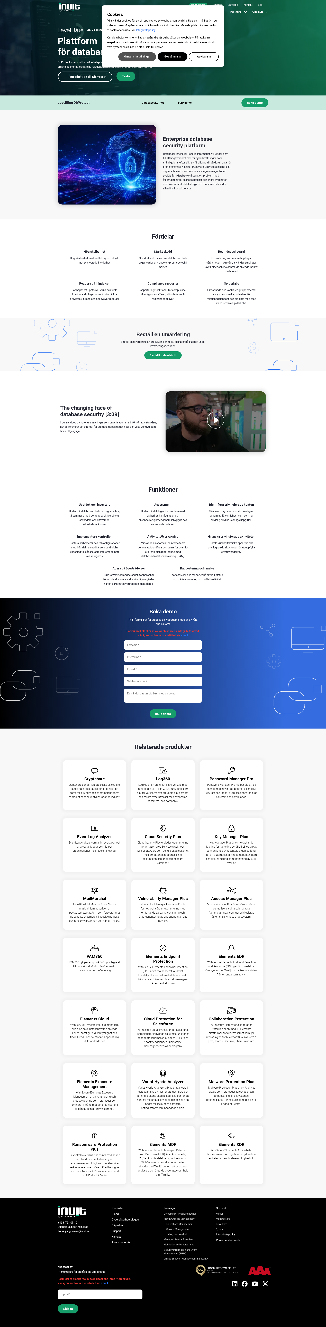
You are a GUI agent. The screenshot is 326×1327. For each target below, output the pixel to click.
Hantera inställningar (137, 56)
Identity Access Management (179, 1218)
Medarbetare (223, 1218)
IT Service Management (176, 1229)
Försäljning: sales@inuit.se (73, 1231)
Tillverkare (221, 1224)
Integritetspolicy (145, 30)
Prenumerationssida (228, 1240)
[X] (235, 1284)
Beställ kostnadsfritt (163, 355)
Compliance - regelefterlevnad (180, 1213)
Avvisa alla (204, 56)
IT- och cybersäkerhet (175, 1234)
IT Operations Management (178, 1224)
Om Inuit (221, 1208)
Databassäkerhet (153, 102)
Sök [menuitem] (260, 4)
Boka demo (255, 102)
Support (116, 1231)
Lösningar (170, 1208)
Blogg (115, 1214)
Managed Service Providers (178, 1239)
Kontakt (116, 1236)
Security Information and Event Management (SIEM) (180, 1251)
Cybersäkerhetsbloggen (126, 1219)
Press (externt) (121, 1242)
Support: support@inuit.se (73, 1226)
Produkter (117, 1208)
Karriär (219, 1213)
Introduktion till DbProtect (87, 77)
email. (184, 635)
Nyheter (220, 1229)
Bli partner (118, 1225)
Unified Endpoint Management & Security (186, 1258)
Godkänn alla (172, 56)
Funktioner (185, 102)
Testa (126, 76)
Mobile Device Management (179, 1244)
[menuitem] (198, 5)
